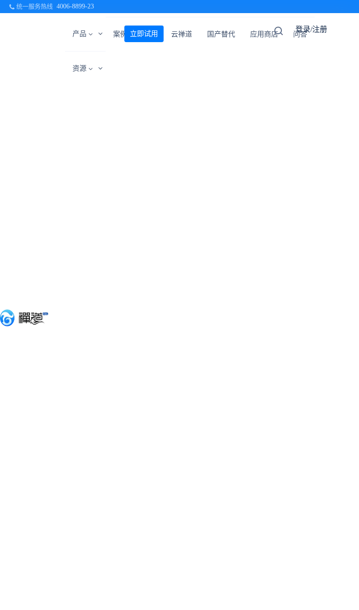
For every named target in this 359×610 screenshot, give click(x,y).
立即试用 (144, 33)
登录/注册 (311, 29)
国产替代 (221, 34)
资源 (79, 68)
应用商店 (264, 34)
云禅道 (181, 34)
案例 (120, 34)
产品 (79, 33)
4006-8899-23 (75, 6)
